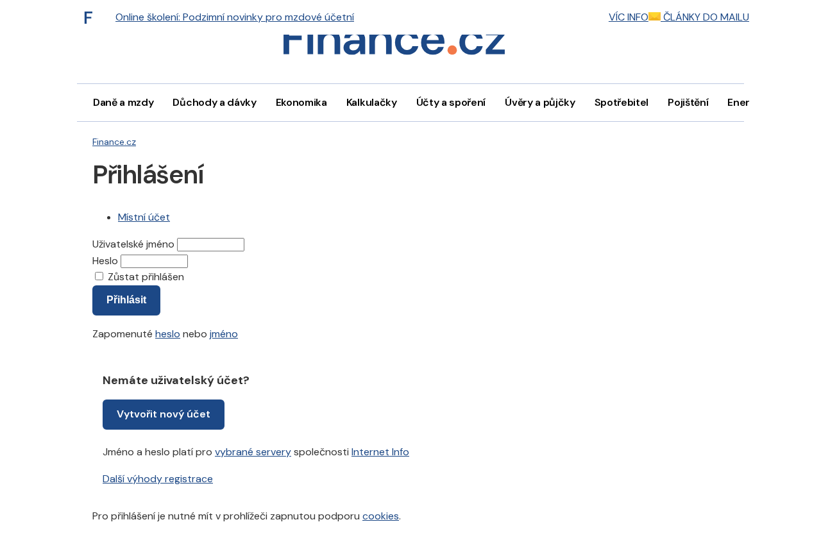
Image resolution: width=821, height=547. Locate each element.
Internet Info (380, 452)
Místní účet (144, 217)
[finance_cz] (91, 17)
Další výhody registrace (158, 478)
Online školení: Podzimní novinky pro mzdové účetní (234, 17)
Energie (746, 102)
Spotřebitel (621, 102)
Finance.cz (114, 141)
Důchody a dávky (214, 102)
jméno (224, 334)
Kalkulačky (371, 102)
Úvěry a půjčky (540, 102)
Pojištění (688, 102)
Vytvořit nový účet (163, 414)
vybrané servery (253, 452)
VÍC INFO (628, 17)
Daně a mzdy (123, 102)
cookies (380, 516)
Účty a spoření (451, 102)
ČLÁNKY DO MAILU (705, 17)
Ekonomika (301, 102)
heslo (167, 334)
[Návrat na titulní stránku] (394, 42)
